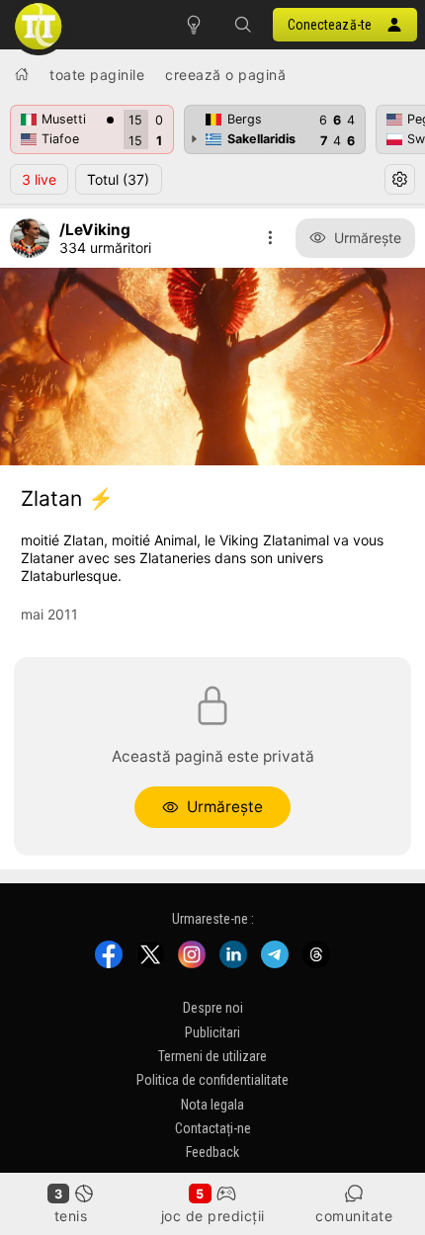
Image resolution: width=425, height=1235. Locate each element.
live (39, 179)
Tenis (71, 1215)
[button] (243, 24)
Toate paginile (96, 74)
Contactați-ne (213, 1128)
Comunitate (353, 1215)
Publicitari (212, 1031)
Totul (118, 179)
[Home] (22, 74)
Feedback (212, 1152)
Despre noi (213, 1008)
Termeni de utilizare (212, 1056)
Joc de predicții (213, 1215)
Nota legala (212, 1104)
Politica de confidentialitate (212, 1080)
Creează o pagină (225, 74)
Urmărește (367, 237)
